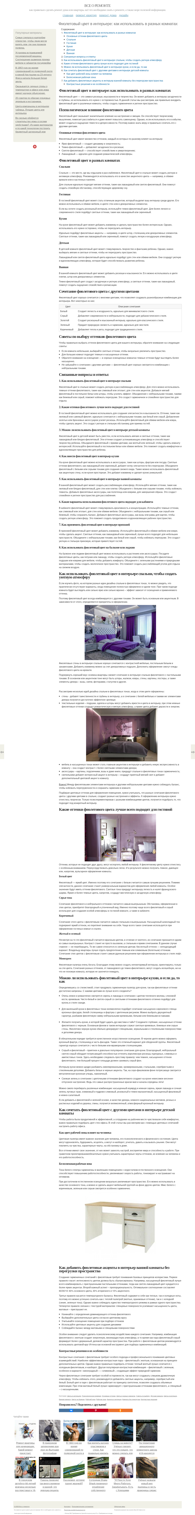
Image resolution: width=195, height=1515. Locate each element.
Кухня (70, 46)
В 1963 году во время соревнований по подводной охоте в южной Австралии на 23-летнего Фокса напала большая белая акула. (34, 75)
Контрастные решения (149, 1399)
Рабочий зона (90, 1399)
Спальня (71, 39)
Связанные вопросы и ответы (80, 56)
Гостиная (71, 43)
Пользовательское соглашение (82, 1506)
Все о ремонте (97, 5)
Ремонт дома (107, 15)
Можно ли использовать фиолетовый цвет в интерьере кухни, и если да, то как (105, 66)
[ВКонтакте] (71, 1410)
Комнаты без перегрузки (131, 1399)
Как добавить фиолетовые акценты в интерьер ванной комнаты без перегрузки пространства (113, 80)
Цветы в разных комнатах (125, 1396)
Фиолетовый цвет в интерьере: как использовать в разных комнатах (100, 32)
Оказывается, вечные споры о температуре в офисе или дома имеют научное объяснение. (32, 89)
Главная (68, 15)
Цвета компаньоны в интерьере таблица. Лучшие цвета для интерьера (32, 109)
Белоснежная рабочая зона (81, 77)
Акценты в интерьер (114, 1399)
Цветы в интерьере (74, 1396)
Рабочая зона (101, 1399)
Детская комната (157, 1396)
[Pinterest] (96, 1410)
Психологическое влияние (91, 1396)
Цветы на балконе (78, 1399)
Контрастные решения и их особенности (88, 84)
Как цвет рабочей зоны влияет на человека (89, 73)
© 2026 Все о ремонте (22, 1506)
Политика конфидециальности (74, 1510)
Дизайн (123, 15)
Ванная (71, 53)
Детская (71, 49)
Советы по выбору (143, 1396)
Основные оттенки (108, 1396)
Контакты (67, 1506)
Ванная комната (65, 1399)
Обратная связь (119, 1506)
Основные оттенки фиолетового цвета (87, 36)
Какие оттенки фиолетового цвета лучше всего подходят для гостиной (101, 63)
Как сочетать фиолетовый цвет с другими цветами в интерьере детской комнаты (106, 70)
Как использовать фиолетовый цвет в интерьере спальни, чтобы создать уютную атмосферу (113, 60)
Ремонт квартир (86, 15)
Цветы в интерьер (170, 1396)
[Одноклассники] (120, 1410)
